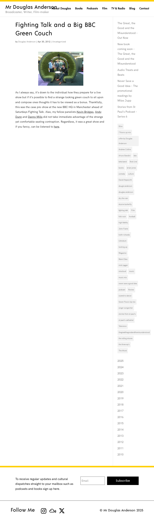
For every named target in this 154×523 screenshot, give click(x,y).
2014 (120, 429)
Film (104, 9)
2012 (120, 442)
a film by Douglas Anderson (125, 141)
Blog (132, 9)
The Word (123, 350)
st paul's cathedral (126, 320)
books (121, 168)
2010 (120, 454)
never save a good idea (128, 283)
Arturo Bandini (125, 155)
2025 (120, 361)
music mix (123, 277)
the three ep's (124, 344)
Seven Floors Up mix (127, 302)
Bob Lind (133, 161)
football (132, 216)
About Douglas (61, 9)
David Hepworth (125, 180)
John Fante (123, 229)
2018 (120, 404)
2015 (120, 423)
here (56, 126)
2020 (120, 392)
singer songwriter (126, 308)
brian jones (131, 168)
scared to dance (125, 296)
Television (123, 326)
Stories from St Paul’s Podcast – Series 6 (127, 111)
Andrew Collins (125, 149)
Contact (144, 9)
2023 (120, 373)
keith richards (124, 235)
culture (131, 174)
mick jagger (123, 265)
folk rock (122, 216)
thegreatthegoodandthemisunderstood (134, 332)
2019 (120, 398)
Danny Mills (35, 117)
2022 (120, 379)
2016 (120, 417)
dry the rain (123, 198)
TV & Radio (118, 9)
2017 (120, 410)
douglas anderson (126, 192)
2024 (120, 367)
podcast (122, 289)
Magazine (122, 253)
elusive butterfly (125, 204)
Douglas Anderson (27, 41)
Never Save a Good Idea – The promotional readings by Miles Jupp (127, 90)
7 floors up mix (125, 132)
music (131, 271)
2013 (120, 435)
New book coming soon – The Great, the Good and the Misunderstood (126, 53)
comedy (122, 174)
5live (120, 126)
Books (79, 9)
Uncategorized (59, 41)
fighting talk (123, 210)
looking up (123, 247)
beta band (123, 161)
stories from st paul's (127, 314)
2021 (120, 386)
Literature (122, 241)
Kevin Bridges (85, 112)
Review (131, 289)
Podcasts (92, 9)
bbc (135, 155)
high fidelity (123, 222)
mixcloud (122, 271)
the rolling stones (125, 338)
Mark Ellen (123, 259)
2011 (120, 448)
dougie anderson (125, 186)
